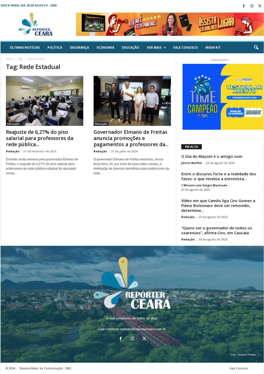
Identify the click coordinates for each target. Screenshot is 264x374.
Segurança (79, 47)
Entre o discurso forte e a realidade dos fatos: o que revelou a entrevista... (218, 176)
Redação (12, 151)
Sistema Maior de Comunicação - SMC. (45, 368)
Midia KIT (213, 47)
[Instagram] (252, 6)
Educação (130, 47)
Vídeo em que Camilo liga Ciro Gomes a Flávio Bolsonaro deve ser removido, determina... (218, 205)
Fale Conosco (185, 47)
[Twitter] (260, 6)
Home (9, 59)
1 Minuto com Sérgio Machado (204, 185)
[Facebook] (244, 6)
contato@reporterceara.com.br (143, 329)
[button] (256, 47)
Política (54, 47)
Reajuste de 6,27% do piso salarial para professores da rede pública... (39, 138)
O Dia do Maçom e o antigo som (211, 156)
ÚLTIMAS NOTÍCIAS (25, 47)
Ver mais (154, 47)
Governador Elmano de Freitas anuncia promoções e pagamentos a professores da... (131, 138)
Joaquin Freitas (246, 354)
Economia (105, 47)
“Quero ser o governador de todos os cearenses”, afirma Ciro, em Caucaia (216, 230)
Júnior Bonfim (191, 163)
